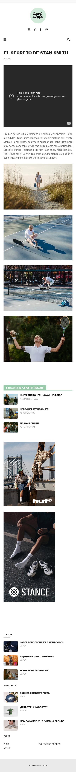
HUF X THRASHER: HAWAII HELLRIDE (41, 395)
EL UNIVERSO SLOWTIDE (34, 670)
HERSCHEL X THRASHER (34, 409)
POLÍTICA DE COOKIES (49, 744)
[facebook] (40, 30)
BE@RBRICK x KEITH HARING (36, 656)
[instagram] (29, 30)
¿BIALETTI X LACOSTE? (34, 707)
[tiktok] (35, 30)
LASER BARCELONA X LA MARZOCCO (41, 642)
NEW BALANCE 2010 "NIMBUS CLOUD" (42, 721)
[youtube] (47, 30)
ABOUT (7, 748)
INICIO (7, 744)
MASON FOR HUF (29, 423)
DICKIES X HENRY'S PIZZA (34, 693)
